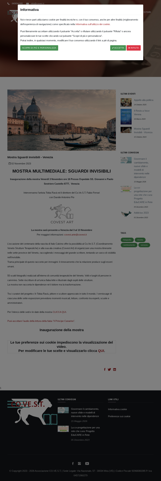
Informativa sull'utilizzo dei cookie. (93, 24)
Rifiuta (134, 48)
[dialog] (80, 240)
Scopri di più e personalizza (39, 48)
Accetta (119, 48)
